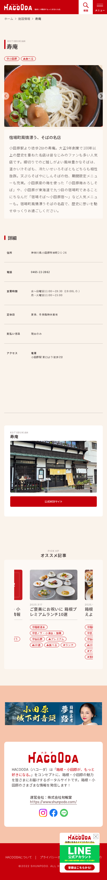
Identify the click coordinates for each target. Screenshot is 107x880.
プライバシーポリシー (55, 857)
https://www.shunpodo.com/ (53, 802)
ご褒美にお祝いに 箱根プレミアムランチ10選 (53, 611)
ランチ (68, 645)
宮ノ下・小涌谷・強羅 (46, 633)
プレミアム (56, 639)
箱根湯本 (38, 627)
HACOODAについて (18, 857)
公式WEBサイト (53, 501)
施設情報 (24, 19)
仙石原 (37, 639)
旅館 (91, 657)
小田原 (11, 58)
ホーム (8, 19)
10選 (36, 645)
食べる (28, 58)
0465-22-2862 (40, 272)
